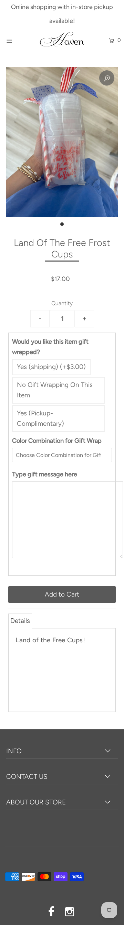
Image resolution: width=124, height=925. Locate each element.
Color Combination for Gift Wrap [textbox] (57, 440)
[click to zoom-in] (106, 78)
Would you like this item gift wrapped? (50, 347)
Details (20, 621)
